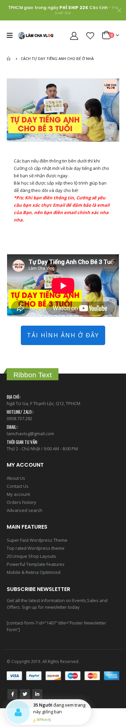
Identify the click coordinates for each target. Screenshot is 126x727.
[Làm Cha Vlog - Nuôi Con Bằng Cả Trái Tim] (35, 35)
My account (18, 494)
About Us (16, 478)
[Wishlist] (90, 35)
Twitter (25, 694)
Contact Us (18, 486)
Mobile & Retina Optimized (33, 572)
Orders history (21, 502)
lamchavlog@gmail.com (30, 434)
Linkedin (37, 694)
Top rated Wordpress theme (36, 548)
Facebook (12, 694)
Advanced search (24, 510)
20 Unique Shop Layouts (31, 556)
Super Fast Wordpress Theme (37, 540)
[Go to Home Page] (9, 59)
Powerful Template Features (36, 564)
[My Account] (74, 35)
